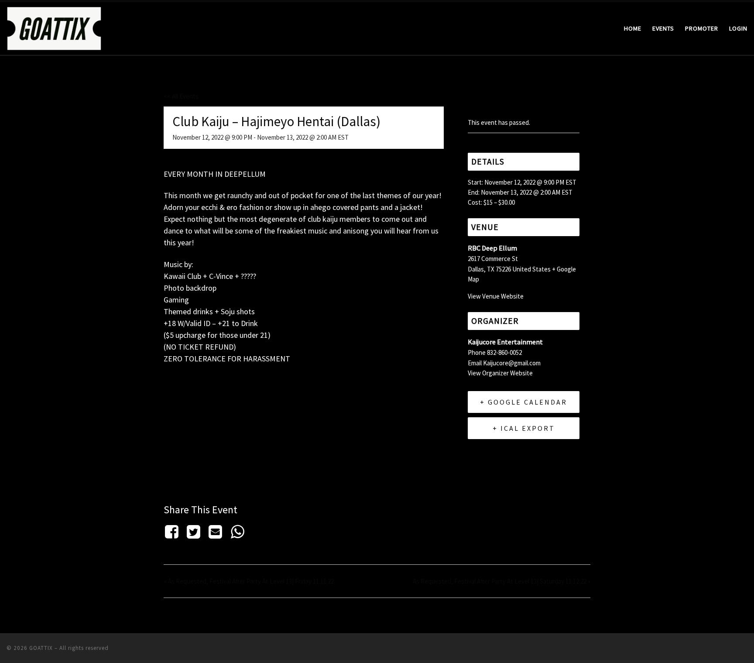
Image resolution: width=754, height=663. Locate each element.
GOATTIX (41, 648)
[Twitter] (193, 532)
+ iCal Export (524, 428)
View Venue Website (496, 296)
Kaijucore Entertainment (505, 342)
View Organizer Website (500, 373)
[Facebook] (173, 532)
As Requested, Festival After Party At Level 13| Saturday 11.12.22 (501, 581)
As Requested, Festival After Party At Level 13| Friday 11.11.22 (249, 581)
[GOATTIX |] (54, 27)
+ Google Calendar (523, 402)
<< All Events (181, 96)
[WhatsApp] (237, 532)
